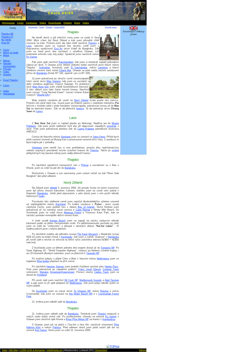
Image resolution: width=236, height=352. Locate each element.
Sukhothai (44, 67)
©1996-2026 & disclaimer (32, 350)
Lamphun (103, 67)
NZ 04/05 (6, 39)
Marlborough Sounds (90, 280)
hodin (41, 196)
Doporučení (101, 350)
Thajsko (49, 27)
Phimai (84, 165)
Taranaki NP (92, 253)
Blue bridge (43, 261)
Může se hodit (10, 52)
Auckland (60, 204)
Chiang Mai (65, 70)
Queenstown (67, 272)
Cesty (20, 22)
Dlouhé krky (43, 94)
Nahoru (143, 350)
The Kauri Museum (87, 234)
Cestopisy (31, 22)
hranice (80, 108)
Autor (77, 22)
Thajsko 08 (7, 33)
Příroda (7, 69)
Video (42, 22)
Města (6, 61)
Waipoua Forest (72, 212)
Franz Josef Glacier (89, 269)
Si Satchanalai (79, 67)
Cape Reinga (83, 209)
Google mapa (111, 27)
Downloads (54, 22)
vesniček (111, 126)
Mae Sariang (53, 81)
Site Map (13, 350)
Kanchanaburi (66, 62)
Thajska (94, 150)
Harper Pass (111, 266)
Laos (29, 45)
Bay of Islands (86, 207)
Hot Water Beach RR (80, 293)
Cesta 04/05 (59, 27)
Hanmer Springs (55, 266)
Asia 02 (5, 42)
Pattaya (57, 327)
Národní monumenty (9, 65)
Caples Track (101, 272)
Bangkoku (42, 73)
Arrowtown (55, 272)
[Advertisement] (133, 97)
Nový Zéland (81, 100)
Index (86, 22)
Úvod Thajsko (10, 80)
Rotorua (104, 291)
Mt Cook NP (71, 280)
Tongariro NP (107, 247)
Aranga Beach (57, 220)
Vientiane (66, 136)
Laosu (39, 111)
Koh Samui (41, 330)
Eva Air (58, 48)
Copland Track (111, 269)
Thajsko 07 (7, 36)
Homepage (8, 22)
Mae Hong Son (40, 86)
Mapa (6, 55)
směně (115, 150)
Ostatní (67, 22)
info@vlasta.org (55, 350)
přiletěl (53, 187)
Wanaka (44, 272)
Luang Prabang (86, 128)
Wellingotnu (103, 258)
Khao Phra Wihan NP (77, 319)
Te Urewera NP (82, 291)
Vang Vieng (99, 136)
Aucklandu (66, 236)
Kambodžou (109, 319)
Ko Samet (31, 57)
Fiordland (42, 274)
